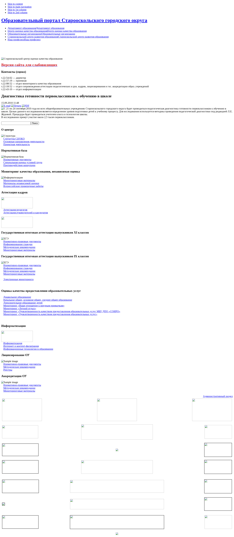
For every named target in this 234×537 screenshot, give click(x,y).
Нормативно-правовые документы (22, 241)
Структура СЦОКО (14, 138)
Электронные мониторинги (18, 279)
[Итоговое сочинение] (17, 227)
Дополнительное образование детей (23, 302)
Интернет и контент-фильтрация (21, 346)
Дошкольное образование (17, 297)
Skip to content (15, 4)
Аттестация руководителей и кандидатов (25, 212)
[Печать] (16, 105)
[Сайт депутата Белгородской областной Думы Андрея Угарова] (218, 509)
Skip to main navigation (20, 6)
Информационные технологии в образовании (28, 349)
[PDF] (25, 105)
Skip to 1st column (17, 9)
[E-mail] (6, 105)
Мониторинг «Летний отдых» (19, 308)
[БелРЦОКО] (117, 528)
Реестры (7, 369)
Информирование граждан (17, 244)
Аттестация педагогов (15, 209)
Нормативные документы (17, 159)
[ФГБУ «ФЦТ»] (20, 527)
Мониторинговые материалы (19, 180)
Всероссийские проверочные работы (23, 186)
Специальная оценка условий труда (22, 162)
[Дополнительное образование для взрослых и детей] (117, 508)
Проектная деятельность (16, 144)
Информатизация (12, 343)
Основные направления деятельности (23, 141)
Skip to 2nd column (17, 12)
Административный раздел (218, 396)
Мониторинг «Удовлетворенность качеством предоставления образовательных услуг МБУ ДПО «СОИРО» (61, 311)
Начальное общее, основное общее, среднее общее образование (37, 300)
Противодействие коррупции (19, 165)
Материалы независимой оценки (21, 183)
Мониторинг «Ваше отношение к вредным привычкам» (33, 305)
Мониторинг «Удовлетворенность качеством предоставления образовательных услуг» (50, 314)
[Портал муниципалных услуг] (117, 534)
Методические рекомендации (19, 247)
